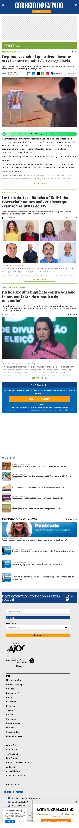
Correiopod (11, 719)
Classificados (12, 732)
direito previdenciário (11, 538)
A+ (73, 52)
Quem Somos (12, 745)
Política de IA (12, 693)
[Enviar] (66, 627)
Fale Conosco (12, 758)
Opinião (10, 727)
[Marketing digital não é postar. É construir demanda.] (6, 564)
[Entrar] (75, 5)
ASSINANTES (72, 519)
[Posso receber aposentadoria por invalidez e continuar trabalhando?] (39, 529)
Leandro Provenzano (22, 549)
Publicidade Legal (15, 684)
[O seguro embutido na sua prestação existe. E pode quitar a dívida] (6, 550)
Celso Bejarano (12, 73)
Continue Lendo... (39, 280)
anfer (16, 507)
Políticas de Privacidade (17, 762)
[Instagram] (47, 74)
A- (76, 52)
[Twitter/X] (38, 74)
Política (10, 697)
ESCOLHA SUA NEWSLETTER (39, 399)
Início (9, 676)
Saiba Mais (21, 821)
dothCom (32, 820)
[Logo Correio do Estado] (39, 5)
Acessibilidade (13, 771)
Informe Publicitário (16, 723)
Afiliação (10, 767)
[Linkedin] (33, 74)
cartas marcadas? (21, 464)
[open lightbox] (39, 102)
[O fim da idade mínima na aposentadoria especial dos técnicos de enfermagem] (6, 577)
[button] (71, 217)
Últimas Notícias (14, 680)
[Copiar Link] (52, 74)
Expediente (11, 749)
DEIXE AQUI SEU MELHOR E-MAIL (55, 821)
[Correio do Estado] (39, 792)
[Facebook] (29, 74)
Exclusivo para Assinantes (23, 562)
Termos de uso (13, 754)
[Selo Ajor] (38, 648)
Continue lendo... (39, 183)
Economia (11, 702)
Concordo (10, 821)
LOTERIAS (18, 474)
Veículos (10, 710)
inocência (18, 486)
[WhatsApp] (43, 74)
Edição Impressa (14, 736)
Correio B (10, 715)
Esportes (10, 706)
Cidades (10, 689)
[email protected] (21, 410)
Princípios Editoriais (16, 775)
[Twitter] (67, 599)
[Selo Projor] (38, 663)
